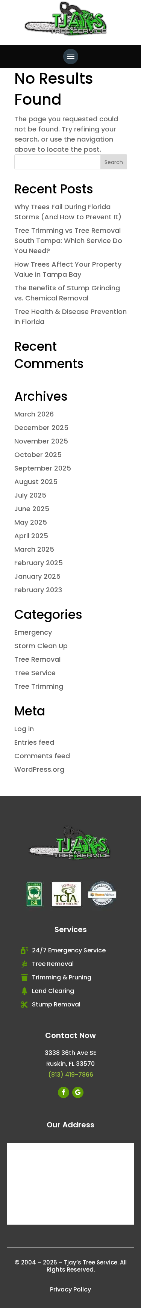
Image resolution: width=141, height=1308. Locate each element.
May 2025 (30, 522)
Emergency (33, 632)
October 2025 (38, 454)
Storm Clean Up (41, 645)
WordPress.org (39, 769)
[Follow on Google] (77, 1092)
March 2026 (34, 414)
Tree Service (35, 672)
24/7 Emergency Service (69, 950)
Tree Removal (37, 659)
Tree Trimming (38, 686)
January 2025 (37, 576)
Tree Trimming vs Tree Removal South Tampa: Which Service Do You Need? (68, 240)
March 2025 (34, 549)
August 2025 (36, 481)
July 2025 (30, 495)
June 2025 (31, 508)
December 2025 (41, 427)
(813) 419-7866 (70, 1074)
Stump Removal (56, 1004)
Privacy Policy (70, 1289)
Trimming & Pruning (61, 977)
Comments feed (42, 755)
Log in (24, 728)
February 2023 (38, 589)
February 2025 (38, 562)
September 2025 (42, 468)
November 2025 (41, 441)
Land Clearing (53, 991)
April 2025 (31, 535)
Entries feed (34, 742)
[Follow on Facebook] (63, 1092)
